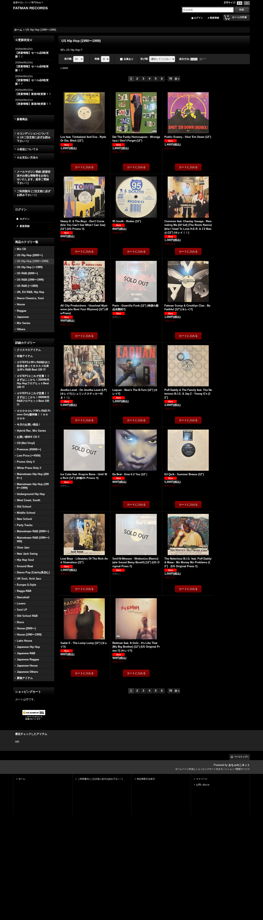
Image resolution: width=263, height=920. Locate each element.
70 (170, 78)
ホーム (21, 779)
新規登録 (214, 17)
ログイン (198, 17)
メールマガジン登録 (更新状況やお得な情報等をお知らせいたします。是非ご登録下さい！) (34, 177)
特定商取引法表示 (146, 779)
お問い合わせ (203, 784)
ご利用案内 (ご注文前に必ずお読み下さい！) (34, 193)
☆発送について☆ (27, 149)
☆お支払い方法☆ (27, 157)
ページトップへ (241, 757)
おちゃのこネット (239, 765)
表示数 (68, 58)
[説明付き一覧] (204, 59)
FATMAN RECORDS (30, 8)
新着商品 (22, 119)
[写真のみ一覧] (195, 59)
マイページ (201, 779)
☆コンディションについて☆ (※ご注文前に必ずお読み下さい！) (34, 137)
